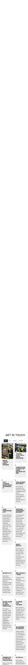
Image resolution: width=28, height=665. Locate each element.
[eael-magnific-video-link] (7, 451)
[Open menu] (24, 3)
